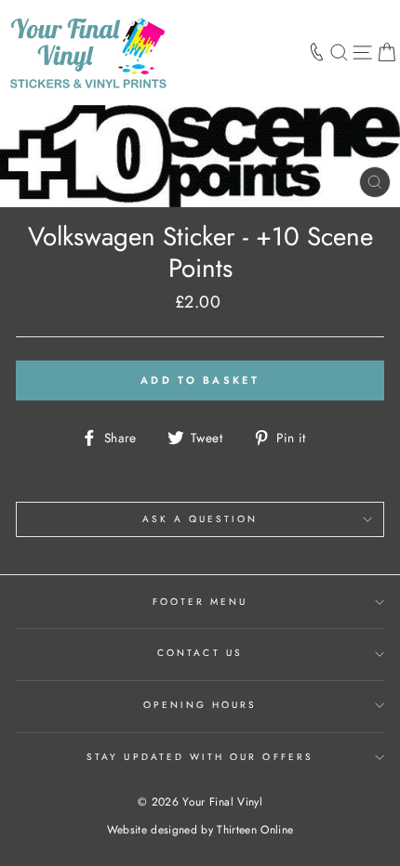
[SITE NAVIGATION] (362, 52)
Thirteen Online (255, 829)
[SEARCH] (339, 52)
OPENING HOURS (200, 705)
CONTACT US (200, 653)
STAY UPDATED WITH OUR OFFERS (200, 757)
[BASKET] (386, 52)
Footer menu (200, 602)
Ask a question (200, 519)
